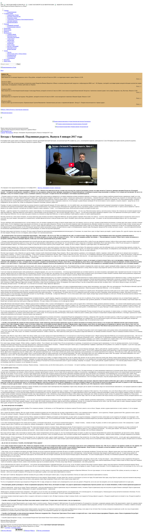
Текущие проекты (12, 21)
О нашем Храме (8, 13)
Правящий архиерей (13, 25)
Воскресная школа (12, 22)
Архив (6, 50)
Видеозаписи (7, 33)
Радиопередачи (11, 56)
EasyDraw (7, 527)
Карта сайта (7, 61)
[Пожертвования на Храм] (8, 67)
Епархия (6, 24)
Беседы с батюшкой (12, 46)
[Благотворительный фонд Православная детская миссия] (71, 126)
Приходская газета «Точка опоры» (17, 53)
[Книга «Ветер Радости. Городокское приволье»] (15, 109)
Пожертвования (11, 12)
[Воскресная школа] (6, 112)
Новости (6, 31)
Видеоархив (9, 132)
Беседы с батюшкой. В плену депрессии (49, 187)
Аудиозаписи (11, 58)
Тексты (9, 52)
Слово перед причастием (10, 39)
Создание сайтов (16, 527)
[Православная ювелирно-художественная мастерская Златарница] (71, 121)
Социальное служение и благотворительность (20, 19)
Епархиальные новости (14, 27)
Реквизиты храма (12, 18)
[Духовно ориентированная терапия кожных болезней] (71, 124)
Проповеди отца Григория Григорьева (13, 36)
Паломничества (11, 55)
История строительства (13, 16)
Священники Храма (13, 15)
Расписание (7, 28)
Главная (6, 10)
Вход (2, 70)
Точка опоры (11, 44)
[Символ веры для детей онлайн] (1, 117)
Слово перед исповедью (10, 42)
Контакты (7, 59)
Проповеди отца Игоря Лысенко (12, 48)
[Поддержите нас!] (6, 131)
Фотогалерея (7, 30)
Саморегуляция (11, 34)
